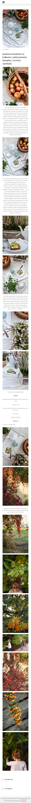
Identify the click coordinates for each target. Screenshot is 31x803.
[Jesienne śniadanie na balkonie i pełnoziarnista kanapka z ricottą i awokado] (15, 47)
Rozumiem (23, 800)
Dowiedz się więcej (15, 800)
